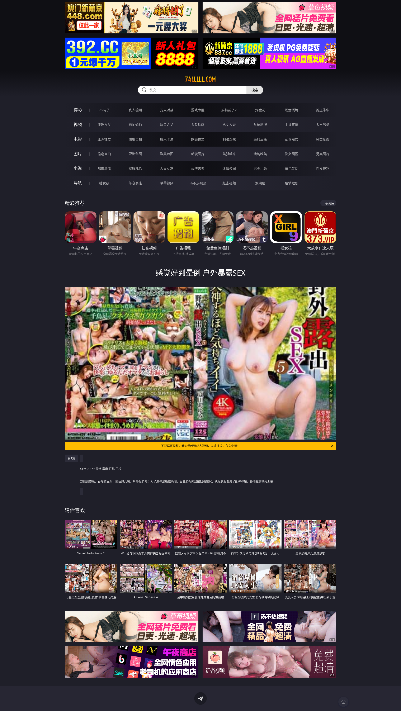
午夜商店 (135, 183)
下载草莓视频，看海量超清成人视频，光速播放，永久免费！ (200, 446)
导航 (78, 183)
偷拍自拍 (135, 139)
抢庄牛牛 (322, 110)
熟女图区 (291, 154)
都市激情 (104, 168)
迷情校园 (229, 168)
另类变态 (322, 139)
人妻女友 (166, 168)
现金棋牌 (291, 110)
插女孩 (104, 183)
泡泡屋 (260, 183)
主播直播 (291, 124)
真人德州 (135, 110)
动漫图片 (197, 154)
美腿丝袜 (229, 154)
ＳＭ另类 (322, 124)
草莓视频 (166, 183)
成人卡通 (166, 139)
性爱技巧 (322, 168)
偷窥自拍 (104, 154)
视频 (78, 124)
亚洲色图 (135, 154)
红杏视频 (229, 183)
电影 (78, 139)
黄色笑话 (291, 168)
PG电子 (104, 110)
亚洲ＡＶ (104, 124)
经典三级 (260, 139)
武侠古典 (197, 168)
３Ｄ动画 (197, 124)
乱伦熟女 (291, 139)
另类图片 (322, 154)
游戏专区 (197, 110)
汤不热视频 (197, 183)
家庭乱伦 (135, 168)
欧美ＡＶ (166, 124)
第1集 (71, 458)
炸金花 (260, 110)
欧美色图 (166, 154)
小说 (78, 168)
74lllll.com (200, 79)
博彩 (78, 110)
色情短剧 (291, 183)
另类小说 (260, 168)
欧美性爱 (197, 139)
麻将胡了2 (229, 110)
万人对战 (166, 110)
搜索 (254, 90)
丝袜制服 (260, 124)
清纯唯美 (260, 154)
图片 (78, 154)
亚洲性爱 (104, 139)
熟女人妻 (229, 124)
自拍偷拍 (135, 124)
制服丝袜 (229, 139)
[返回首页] (343, 702)
